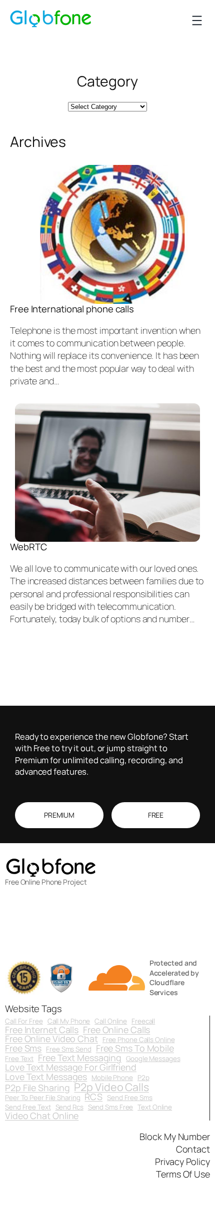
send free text (28, 1107)
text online (155, 1107)
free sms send (69, 1049)
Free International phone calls (72, 309)
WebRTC (28, 547)
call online (110, 1021)
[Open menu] (197, 20)
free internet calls (41, 1030)
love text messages (46, 1077)
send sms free (111, 1107)
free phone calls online (138, 1040)
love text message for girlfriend (70, 1067)
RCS (93, 1097)
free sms (23, 1048)
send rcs (70, 1107)
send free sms (129, 1098)
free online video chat (51, 1039)
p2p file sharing (37, 1088)
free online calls (116, 1030)
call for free (24, 1021)
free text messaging (80, 1058)
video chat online (41, 1116)
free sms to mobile (135, 1048)
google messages (153, 1059)
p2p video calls (111, 1087)
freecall (143, 1021)
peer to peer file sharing (42, 1098)
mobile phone (112, 1078)
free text (19, 1059)
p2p (144, 1078)
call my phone (69, 1021)
